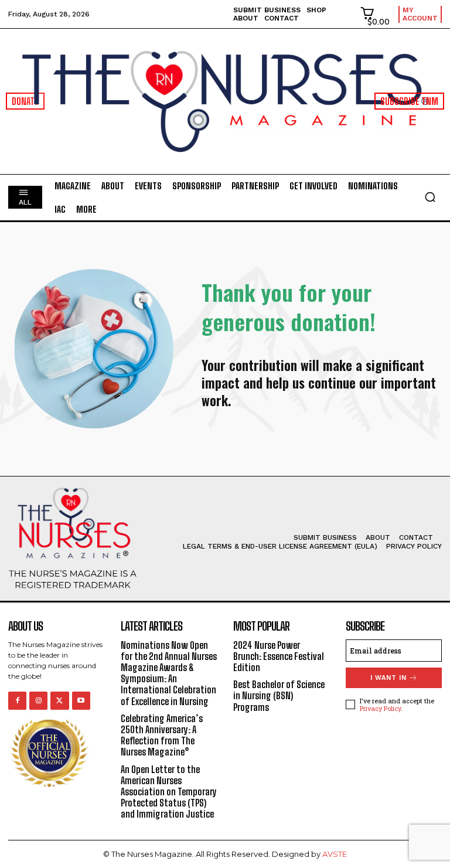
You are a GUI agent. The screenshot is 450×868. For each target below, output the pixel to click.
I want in (388, 678)
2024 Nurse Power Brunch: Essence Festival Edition (278, 656)
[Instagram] (38, 701)
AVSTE (334, 854)
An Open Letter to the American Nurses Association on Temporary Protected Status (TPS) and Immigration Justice (169, 792)
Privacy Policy (380, 708)
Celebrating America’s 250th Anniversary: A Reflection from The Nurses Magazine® (162, 735)
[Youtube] (81, 701)
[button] (430, 197)
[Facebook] (17, 701)
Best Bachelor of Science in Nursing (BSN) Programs (279, 695)
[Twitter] (59, 701)
